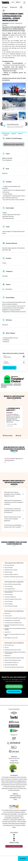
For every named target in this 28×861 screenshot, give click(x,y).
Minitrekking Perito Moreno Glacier (13, 649)
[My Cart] (4, 10)
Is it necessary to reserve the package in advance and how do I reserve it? (12, 510)
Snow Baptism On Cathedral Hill (12, 620)
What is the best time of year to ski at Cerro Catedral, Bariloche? (12, 518)
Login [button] (5, 7)
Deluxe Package (8, 572)
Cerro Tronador (8, 615)
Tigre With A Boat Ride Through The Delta (14, 657)
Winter (4, 386)
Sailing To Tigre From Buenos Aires (13, 660)
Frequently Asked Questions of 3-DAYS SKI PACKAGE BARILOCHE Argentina (14, 482)
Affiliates (15, 794)
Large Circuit (8, 632)
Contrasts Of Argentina (10, 596)
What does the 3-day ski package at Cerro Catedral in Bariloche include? (12, 494)
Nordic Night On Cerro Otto (11, 637)
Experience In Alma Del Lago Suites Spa (14, 576)
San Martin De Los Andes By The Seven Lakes (15, 618)
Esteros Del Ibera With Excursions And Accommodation (14, 591)
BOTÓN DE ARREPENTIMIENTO (14, 846)
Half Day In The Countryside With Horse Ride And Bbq (15, 629)
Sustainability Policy (15, 797)
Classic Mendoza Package (11, 606)
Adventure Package (9, 565)
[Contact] (21, 7)
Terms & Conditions (15, 795)
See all (19, 435)
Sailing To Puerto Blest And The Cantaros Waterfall (14, 625)
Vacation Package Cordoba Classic (13, 599)
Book (24, 858)
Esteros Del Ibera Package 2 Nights (13, 584)
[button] (2, 124)
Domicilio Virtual (14, 763)
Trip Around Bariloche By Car (11, 574)
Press (15, 799)
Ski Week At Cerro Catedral (11, 569)
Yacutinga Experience (10, 588)
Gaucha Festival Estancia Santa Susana (14, 667)
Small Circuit (7, 613)
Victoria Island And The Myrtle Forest (13, 622)
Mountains (17, 384)
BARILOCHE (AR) (7, 158)
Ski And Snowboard (7, 384)
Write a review (8, 435)
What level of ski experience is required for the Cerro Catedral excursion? (13, 502)
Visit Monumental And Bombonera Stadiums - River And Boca (15, 652)
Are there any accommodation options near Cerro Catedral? (13, 526)
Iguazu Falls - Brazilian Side (11, 664)
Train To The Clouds (9, 645)
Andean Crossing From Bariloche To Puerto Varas (15, 635)
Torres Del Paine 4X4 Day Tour (11, 662)
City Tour (7, 647)
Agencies (14, 7)
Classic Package (9, 567)
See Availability (9, 368)
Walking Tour (8, 655)
